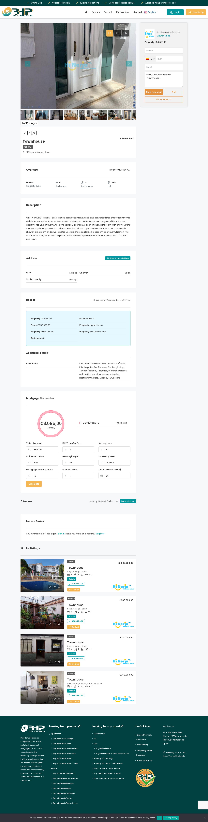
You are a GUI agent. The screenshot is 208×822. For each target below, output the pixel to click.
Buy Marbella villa (103, 748)
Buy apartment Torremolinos (66, 748)
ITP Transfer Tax (71, 443)
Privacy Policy (142, 744)
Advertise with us (144, 760)
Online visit (36, 2)
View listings (163, 35)
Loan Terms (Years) (109, 469)
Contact (137, 12)
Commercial (99, 734)
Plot (95, 739)
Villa (95, 743)
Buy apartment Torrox (62, 758)
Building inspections (89, 2)
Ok (159, 817)
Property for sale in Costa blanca (108, 763)
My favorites (122, 12)
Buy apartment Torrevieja (64, 753)
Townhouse (75, 568)
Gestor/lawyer (70, 456)
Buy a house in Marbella (63, 783)
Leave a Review (128, 501)
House (54, 768)
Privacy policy (171, 817)
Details (72, 579)
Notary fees (105, 443)
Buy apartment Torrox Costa (65, 763)
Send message (154, 92)
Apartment (56, 734)
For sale (96, 12)
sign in (61, 533)
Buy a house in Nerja (62, 788)
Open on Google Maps (119, 258)
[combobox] (108, 501)
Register (100, 533)
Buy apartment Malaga (63, 739)
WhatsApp (165, 99)
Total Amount (34, 443)
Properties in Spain (61, 2)
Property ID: (151, 42)
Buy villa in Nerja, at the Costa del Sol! (112, 753)
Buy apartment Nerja (62, 743)
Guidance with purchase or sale (160, 2)
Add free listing (196, 12)
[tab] (109, 33)
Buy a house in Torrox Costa (65, 803)
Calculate (33, 483)
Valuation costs (35, 456)
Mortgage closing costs (39, 469)
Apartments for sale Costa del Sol (109, 778)
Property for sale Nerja (103, 758)
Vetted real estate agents (122, 2)
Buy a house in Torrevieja (64, 793)
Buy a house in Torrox (62, 798)
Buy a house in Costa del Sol (65, 778)
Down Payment (107, 456)
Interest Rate (69, 469)
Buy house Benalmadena (64, 773)
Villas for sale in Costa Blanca (107, 768)
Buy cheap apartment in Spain (107, 773)
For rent (108, 12)
